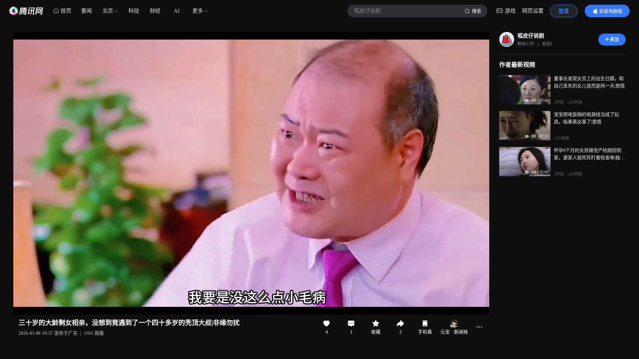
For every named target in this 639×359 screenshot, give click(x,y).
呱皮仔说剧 (531, 36)
